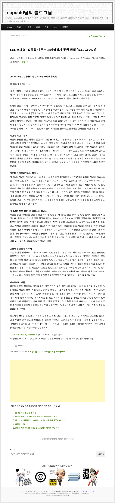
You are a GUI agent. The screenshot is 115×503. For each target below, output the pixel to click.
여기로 (25, 62)
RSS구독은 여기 (71, 491)
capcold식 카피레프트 (54, 491)
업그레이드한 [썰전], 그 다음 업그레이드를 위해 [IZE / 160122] (40, 420)
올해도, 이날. (20, 424)
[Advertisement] (57, 381)
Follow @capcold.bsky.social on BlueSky (57, 495)
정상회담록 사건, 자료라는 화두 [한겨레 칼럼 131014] (36, 416)
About (9, 27)
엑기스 (20, 27)
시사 (55, 27)
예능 (53, 352)
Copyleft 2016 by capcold (23, 334)
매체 (38, 27)
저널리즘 (33, 352)
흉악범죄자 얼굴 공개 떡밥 (25, 413)
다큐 (49, 352)
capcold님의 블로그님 (29, 12)
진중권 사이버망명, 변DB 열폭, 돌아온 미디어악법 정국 (37, 428)
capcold (61, 352)
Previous (93, 36)
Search (13, 450)
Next (102, 36)
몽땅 (29, 27)
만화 (47, 27)
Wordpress (37, 491)
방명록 (65, 27)
